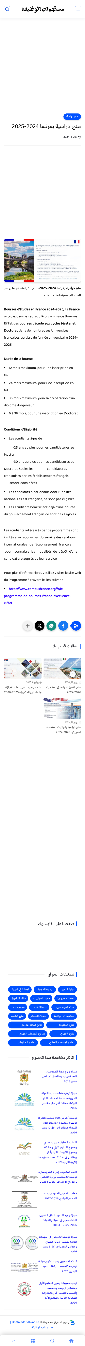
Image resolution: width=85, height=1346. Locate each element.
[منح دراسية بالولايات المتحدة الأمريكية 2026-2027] (62, 708)
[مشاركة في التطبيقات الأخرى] (28, 626)
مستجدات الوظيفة (64, 1016)
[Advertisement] (42, 68)
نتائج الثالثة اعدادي (31, 1025)
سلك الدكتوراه (18, 998)
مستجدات (19, 1007)
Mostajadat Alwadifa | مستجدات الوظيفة (32, 1325)
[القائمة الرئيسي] (78, 9)
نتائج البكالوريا (66, 1025)
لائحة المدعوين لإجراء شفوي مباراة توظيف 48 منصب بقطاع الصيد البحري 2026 (57, 1266)
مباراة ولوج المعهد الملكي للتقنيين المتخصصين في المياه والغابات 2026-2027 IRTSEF (58, 1220)
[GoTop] (13, 1341)
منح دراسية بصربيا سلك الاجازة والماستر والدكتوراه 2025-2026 (23, 690)
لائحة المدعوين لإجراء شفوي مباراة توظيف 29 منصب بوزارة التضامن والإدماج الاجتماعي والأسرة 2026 (57, 1177)
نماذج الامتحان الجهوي (32, 1033)
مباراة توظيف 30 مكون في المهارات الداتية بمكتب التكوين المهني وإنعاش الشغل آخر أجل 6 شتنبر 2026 (58, 1244)
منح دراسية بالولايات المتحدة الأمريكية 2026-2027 (63, 730)
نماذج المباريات (26, 1042)
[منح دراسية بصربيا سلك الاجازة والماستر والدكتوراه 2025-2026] (23, 668)
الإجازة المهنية (45, 989)
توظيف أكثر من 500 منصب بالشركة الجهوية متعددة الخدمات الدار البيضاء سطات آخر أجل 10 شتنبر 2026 (57, 1125)
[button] (63, 626)
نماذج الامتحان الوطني (61, 1042)
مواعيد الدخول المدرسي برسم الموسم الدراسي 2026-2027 (60, 1196)
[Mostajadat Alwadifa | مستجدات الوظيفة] (42, 9)
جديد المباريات (41, 998)
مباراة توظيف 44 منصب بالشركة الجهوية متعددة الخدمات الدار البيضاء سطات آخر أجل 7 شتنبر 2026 (59, 1101)
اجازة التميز (68, 989)
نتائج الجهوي (67, 1033)
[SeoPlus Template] (72, 1322)
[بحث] (7, 9)
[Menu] (33, 1341)
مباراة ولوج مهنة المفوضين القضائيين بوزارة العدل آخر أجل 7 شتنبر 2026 (58, 1076)
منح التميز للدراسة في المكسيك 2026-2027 (63, 690)
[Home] (71, 1341)
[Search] (52, 1341)
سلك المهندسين (65, 1007)
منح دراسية (72, 116)
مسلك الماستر (38, 1016)
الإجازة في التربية (20, 989)
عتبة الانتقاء (40, 1007)
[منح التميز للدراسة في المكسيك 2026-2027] (62, 668)
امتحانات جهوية (65, 998)
